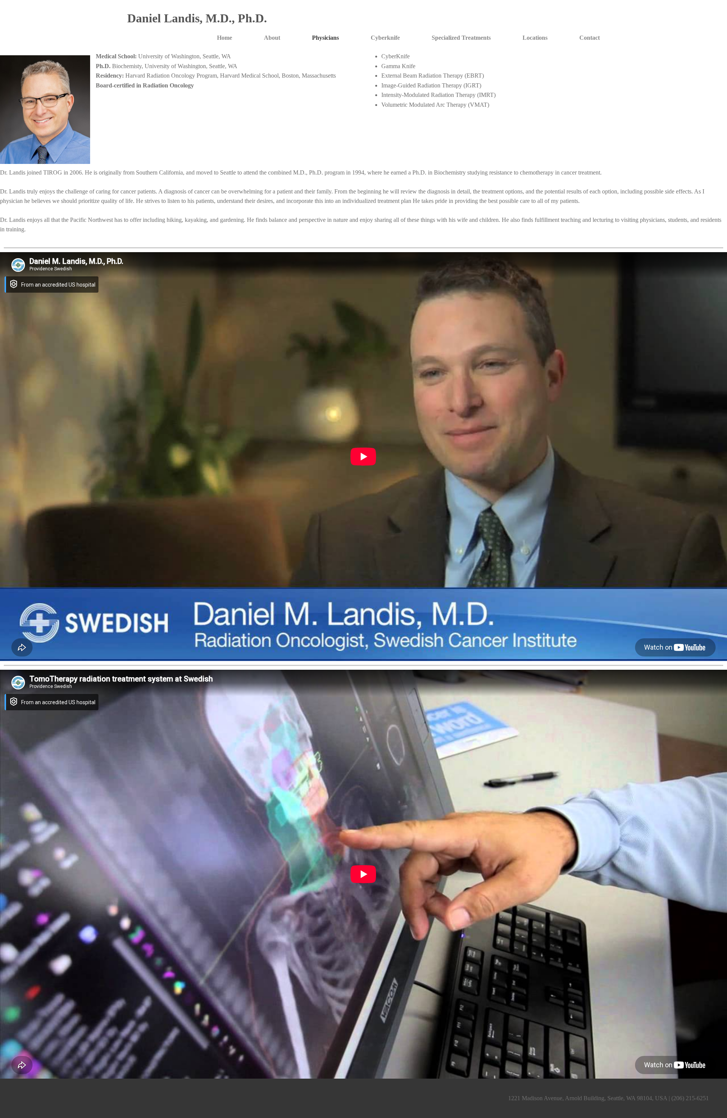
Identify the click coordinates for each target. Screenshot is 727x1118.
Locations (535, 37)
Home (224, 37)
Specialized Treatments (461, 37)
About (272, 37)
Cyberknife (385, 37)
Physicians (325, 37)
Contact (589, 37)
